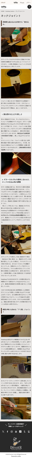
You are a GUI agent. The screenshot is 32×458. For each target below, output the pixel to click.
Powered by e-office (16, 456)
